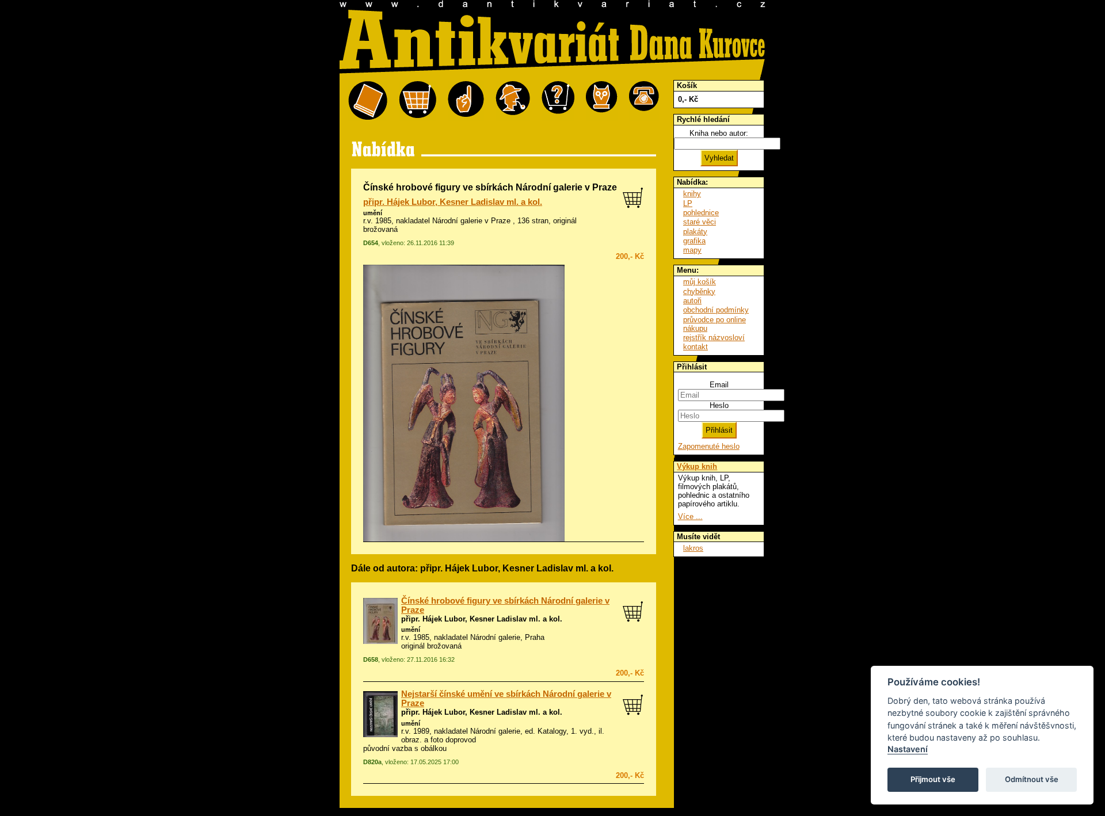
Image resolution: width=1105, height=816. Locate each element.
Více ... (690, 516)
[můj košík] (417, 101)
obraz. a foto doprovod (438, 739)
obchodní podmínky (716, 310)
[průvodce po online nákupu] (558, 101)
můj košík (699, 281)
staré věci (699, 222)
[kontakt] (644, 101)
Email (719, 384)
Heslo (719, 405)
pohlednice (701, 212)
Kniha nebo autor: (718, 133)
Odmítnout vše (1031, 779)
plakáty (695, 231)
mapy (692, 250)
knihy (692, 193)
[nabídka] (367, 101)
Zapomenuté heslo (709, 446)
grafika (694, 241)
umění (372, 212)
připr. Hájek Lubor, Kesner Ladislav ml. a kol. (452, 202)
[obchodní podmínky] (466, 101)
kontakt (695, 346)
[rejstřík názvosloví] (602, 101)
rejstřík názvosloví (714, 337)
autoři (692, 300)
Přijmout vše (932, 779)
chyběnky (699, 291)
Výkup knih (697, 466)
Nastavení (907, 749)
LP (687, 203)
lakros (693, 548)
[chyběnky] (513, 101)
